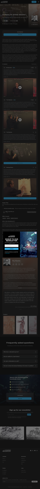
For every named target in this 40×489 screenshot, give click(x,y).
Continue (11, 248)
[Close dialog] (36, 233)
